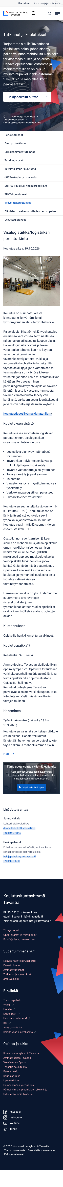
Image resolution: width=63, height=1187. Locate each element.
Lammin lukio (11, 1080)
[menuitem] (26, 3)
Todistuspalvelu (12, 1000)
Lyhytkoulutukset (15, 219)
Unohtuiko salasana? (15, 1018)
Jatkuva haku (11, 978)
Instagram (16, 1117)
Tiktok (13, 1129)
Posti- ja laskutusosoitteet (19, 939)
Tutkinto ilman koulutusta (20, 168)
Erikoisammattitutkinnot (20, 151)
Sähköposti (9, 1013)
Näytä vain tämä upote (33, 787)
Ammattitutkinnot (16, 143)
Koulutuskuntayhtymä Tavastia (21, 1053)
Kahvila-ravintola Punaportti (19, 960)
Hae (6, 754)
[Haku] (49, 13)
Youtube (14, 1123)
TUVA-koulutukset (16, 194)
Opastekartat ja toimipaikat (20, 934)
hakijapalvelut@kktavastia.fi (19, 856)
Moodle (7, 1009)
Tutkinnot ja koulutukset (17, 974)
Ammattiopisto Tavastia (17, 1057)
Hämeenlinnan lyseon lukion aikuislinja (25, 1089)
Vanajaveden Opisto (14, 1062)
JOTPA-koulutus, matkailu (20, 177)
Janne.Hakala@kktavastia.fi (19, 828)
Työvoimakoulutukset (18, 202)
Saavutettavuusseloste (41, 1150)
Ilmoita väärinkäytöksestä (18, 1032)
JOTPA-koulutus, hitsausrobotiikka (26, 185)
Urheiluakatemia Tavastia (18, 1094)
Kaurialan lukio (11, 1076)
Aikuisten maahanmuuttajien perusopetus (30, 211)
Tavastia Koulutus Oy (15, 1066)
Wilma (7, 1004)
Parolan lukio (10, 1071)
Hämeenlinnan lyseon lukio (18, 1085)
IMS (5, 1022)
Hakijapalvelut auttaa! (23, 97)
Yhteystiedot (24, 3)
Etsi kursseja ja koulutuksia (47, 3)
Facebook (15, 1112)
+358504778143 (12, 832)
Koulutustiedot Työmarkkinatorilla (25, 413)
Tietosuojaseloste (14, 1150)
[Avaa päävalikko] (57, 13)
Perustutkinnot (14, 135)
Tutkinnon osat (14, 160)
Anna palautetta (12, 1027)
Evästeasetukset (14, 1154)
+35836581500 (11, 861)
